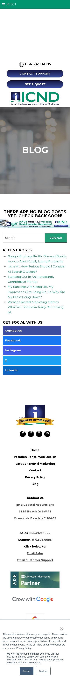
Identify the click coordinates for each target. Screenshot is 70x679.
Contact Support (35, 73)
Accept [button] (26, 671)
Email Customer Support (35, 560)
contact (35, 470)
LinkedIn (11, 370)
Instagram (13, 350)
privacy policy (35, 477)
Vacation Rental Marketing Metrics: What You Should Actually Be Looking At (36, 307)
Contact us (13, 330)
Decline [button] (43, 671)
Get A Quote (35, 84)
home (35, 450)
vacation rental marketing (35, 463)
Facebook (13, 340)
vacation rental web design (35, 457)
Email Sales (35, 553)
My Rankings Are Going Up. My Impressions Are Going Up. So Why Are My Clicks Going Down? (36, 292)
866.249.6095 (37, 64)
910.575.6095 (42, 539)
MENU (11, 4)
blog (35, 484)
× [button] (61, 627)
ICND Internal (35, 98)
